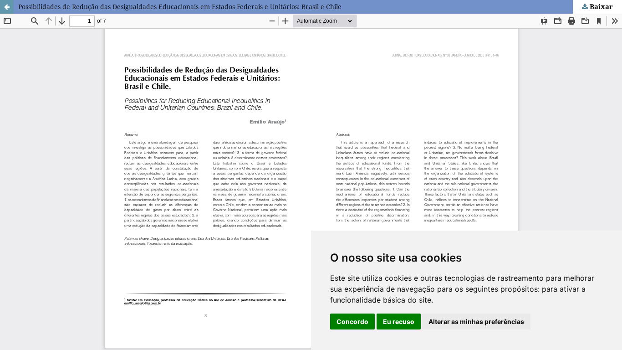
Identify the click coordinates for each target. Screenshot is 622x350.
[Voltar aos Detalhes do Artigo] (7, 7)
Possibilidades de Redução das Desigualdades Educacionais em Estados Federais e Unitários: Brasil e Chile (180, 6)
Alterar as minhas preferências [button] (476, 321)
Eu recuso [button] (398, 321)
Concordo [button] (352, 321)
